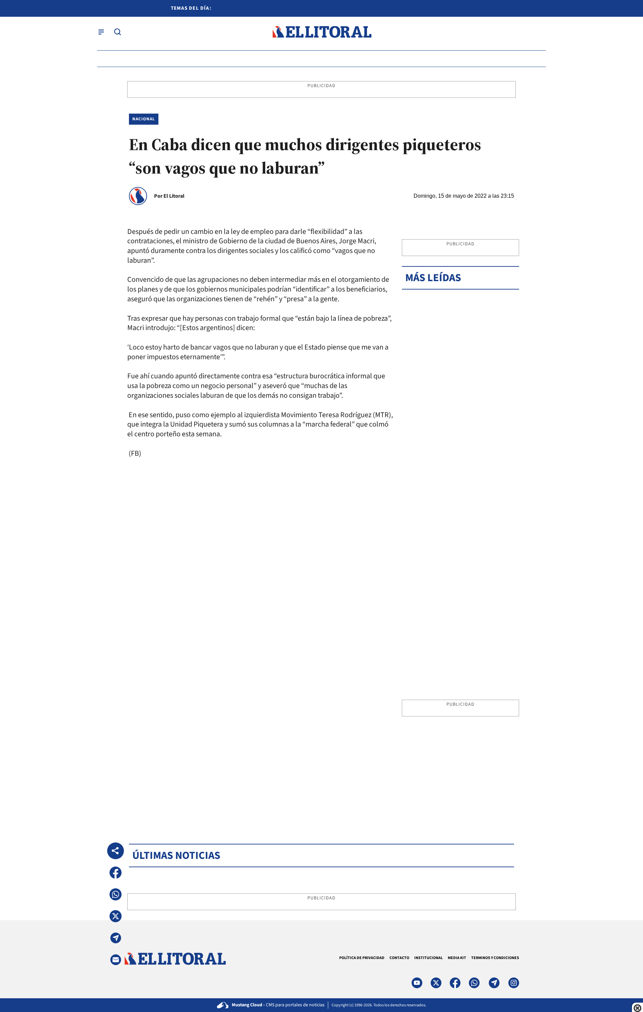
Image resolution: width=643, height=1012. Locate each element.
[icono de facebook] (455, 983)
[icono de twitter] (436, 983)
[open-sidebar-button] (101, 32)
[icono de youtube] (417, 983)
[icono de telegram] (494, 983)
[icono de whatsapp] (474, 983)
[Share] (115, 850)
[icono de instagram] (513, 983)
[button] (115, 872)
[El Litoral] (321, 32)
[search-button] (118, 32)
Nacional (143, 119)
